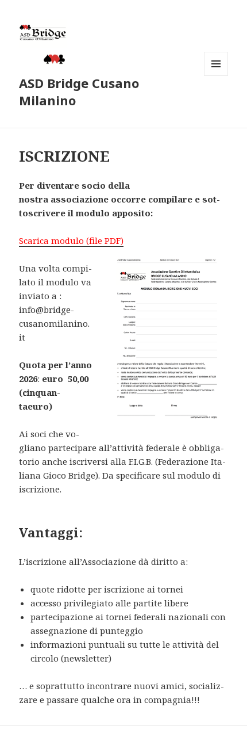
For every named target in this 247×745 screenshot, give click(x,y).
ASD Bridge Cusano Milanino (79, 91)
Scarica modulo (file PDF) (71, 240)
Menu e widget (216, 75)
